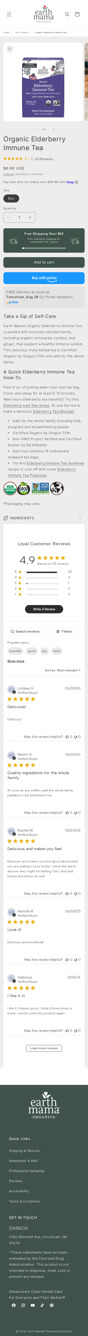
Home (6, 32)
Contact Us (18, 1227)
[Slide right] (54, 130)
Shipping (8, 174)
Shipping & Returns (24, 1151)
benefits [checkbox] (15, 651)
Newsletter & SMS (23, 1161)
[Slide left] (34, 130)
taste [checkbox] (56, 651)
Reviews (15, 1181)
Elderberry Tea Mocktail (53, 411)
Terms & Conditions (24, 1201)
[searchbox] (29, 631)
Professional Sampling (26, 1171)
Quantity (9, 208)
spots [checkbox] (32, 651)
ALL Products (22, 32)
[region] (43, 572)
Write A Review (44, 609)
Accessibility (19, 1191)
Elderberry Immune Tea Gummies (55, 463)
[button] (9, 14)
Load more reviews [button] (44, 1048)
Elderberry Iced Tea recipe (26, 405)
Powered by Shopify (59, 1331)
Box (11, 198)
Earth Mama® (36, 1331)
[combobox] (63, 670)
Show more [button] (15, 661)
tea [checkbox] (44, 651)
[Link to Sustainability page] (16, 498)
